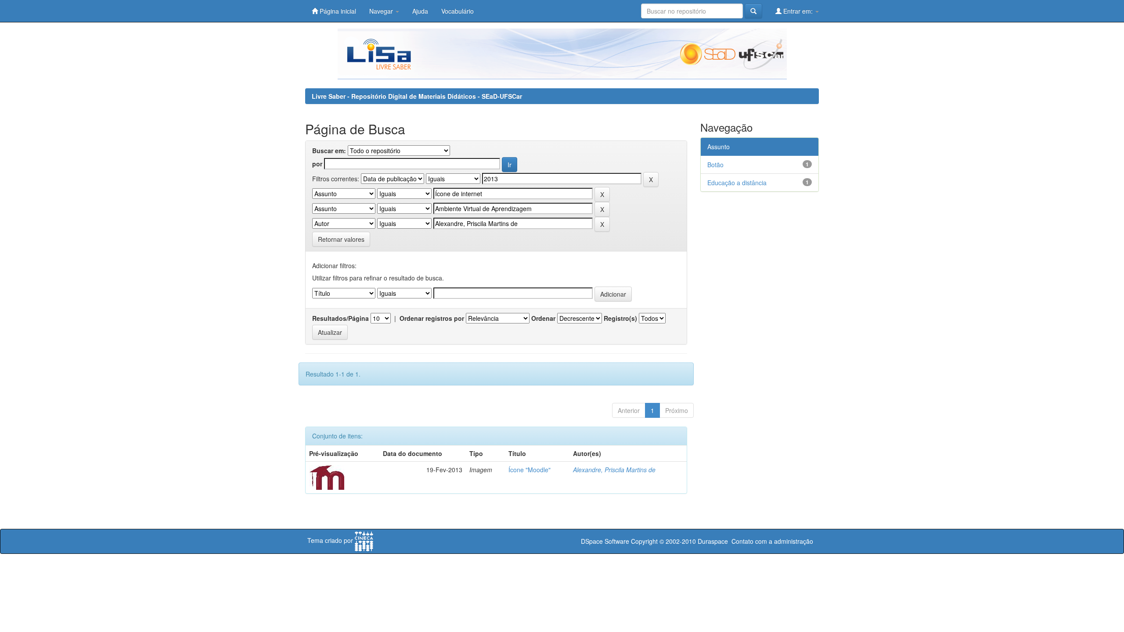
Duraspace (713, 541)
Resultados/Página (340, 318)
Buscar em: (329, 150)
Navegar (382, 11)
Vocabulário (457, 11)
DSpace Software (605, 541)
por (317, 163)
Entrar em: (798, 11)
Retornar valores (341, 239)
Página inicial (337, 11)
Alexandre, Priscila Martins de (614, 469)
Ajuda (420, 11)
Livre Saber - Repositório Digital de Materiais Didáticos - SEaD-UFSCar (417, 96)
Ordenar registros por (432, 318)
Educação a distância (737, 182)
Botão (715, 164)
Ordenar (543, 318)
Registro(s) (620, 318)
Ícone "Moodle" (529, 469)
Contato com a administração (772, 541)
